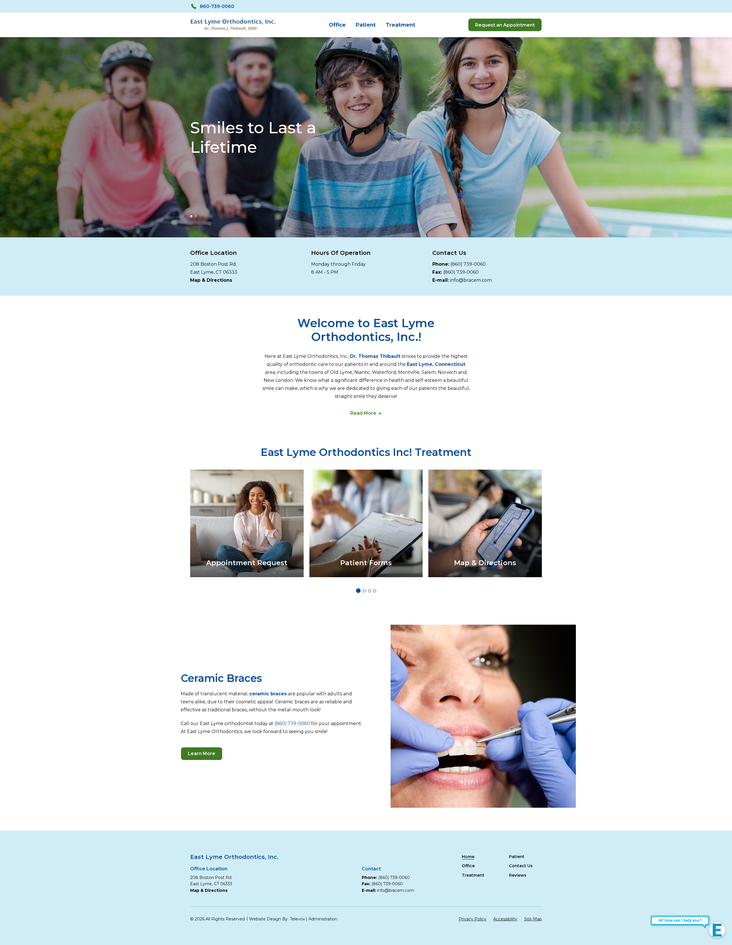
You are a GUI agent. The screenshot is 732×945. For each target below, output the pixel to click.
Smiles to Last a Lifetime (253, 137)
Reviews (517, 875)
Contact (371, 868)
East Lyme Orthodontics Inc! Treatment (366, 452)
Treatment (400, 25)
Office (337, 25)
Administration (323, 919)
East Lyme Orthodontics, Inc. (234, 856)
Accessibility (505, 919)
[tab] (191, 216)
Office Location (213, 252)
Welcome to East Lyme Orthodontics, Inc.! (366, 330)
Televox (297, 919)
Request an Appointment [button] (505, 25)
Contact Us (449, 252)
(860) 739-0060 (468, 264)
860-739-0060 (217, 6)
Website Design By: (269, 919)
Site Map (533, 919)
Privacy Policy (472, 919)
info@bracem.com (471, 280)
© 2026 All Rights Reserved (217, 919)
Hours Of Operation (341, 252)
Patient (366, 25)
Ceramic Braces (221, 678)
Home (468, 856)
